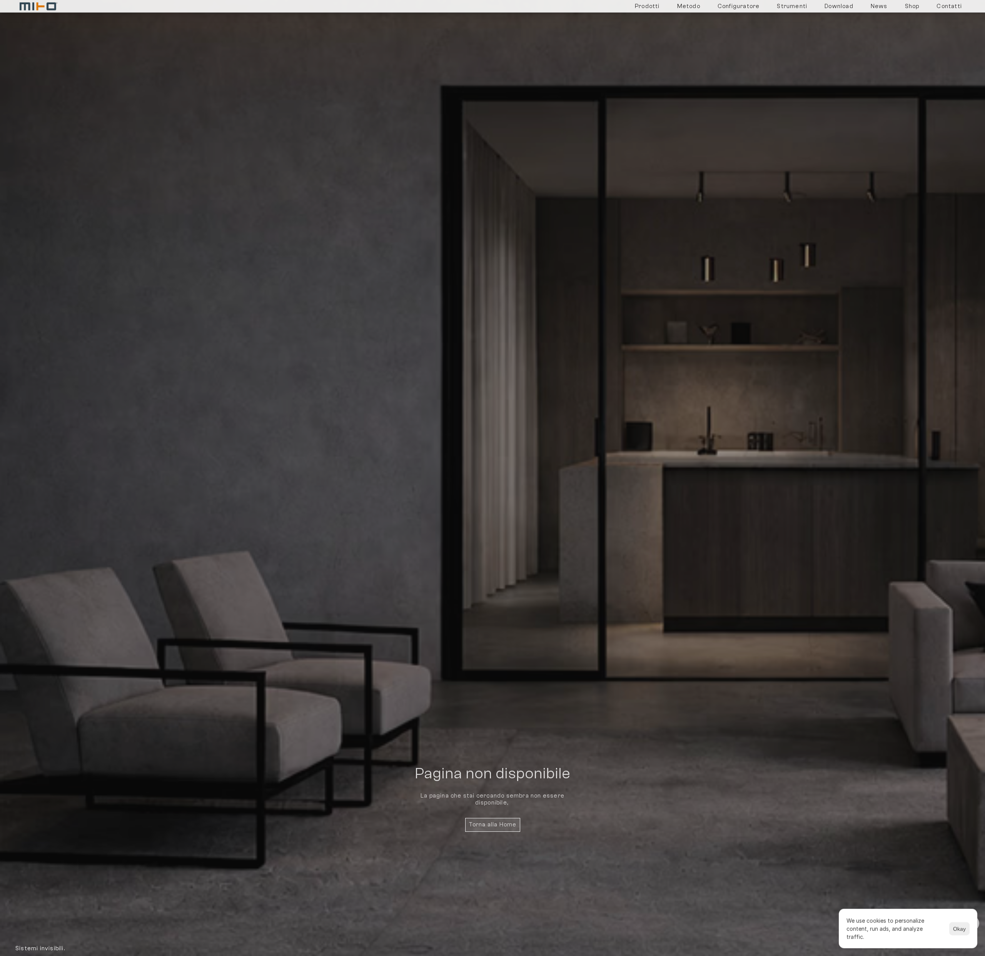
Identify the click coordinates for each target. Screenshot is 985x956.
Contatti (949, 6)
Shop (912, 6)
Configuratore (739, 6)
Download (839, 6)
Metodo (688, 6)
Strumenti (792, 6)
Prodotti (647, 6)
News (879, 6)
